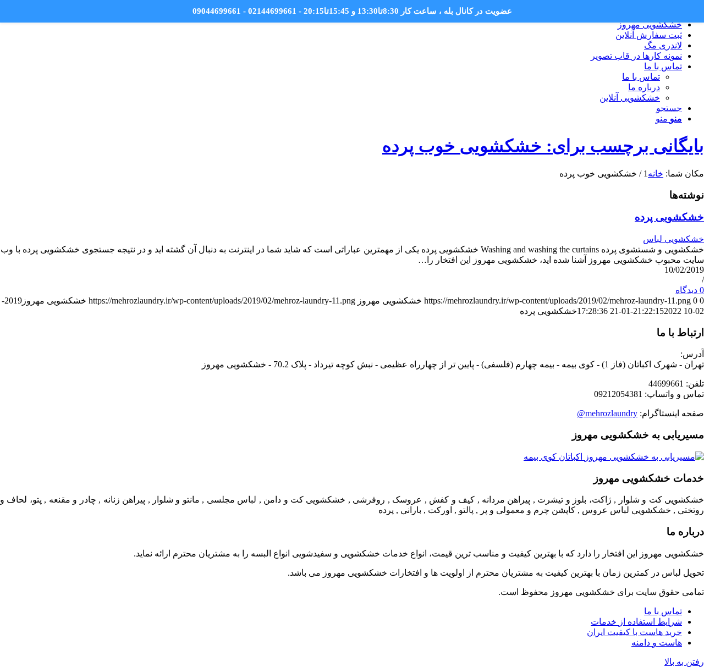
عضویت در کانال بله (478, 11)
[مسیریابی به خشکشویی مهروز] (614, 456)
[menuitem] (341, 24)
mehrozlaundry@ (607, 413)
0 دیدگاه (689, 290)
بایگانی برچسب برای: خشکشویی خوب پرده (543, 146)
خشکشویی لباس (673, 239)
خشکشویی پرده (669, 217)
